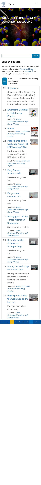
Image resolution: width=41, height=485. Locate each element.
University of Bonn (26, 69)
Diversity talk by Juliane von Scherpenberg (15, 243)
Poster (10, 128)
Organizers (13, 88)
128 (36, 322)
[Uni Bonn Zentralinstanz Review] (3, 4)
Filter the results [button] (25, 79)
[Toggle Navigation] (36, 4)
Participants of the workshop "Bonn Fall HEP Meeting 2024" (17, 144)
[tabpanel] (20, 27)
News (18, 119)
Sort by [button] (35, 79)
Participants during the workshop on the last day (17, 298)
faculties (28, 71)
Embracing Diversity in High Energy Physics (17, 113)
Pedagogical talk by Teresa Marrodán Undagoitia (17, 219)
